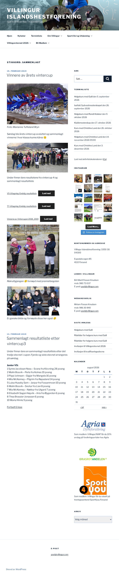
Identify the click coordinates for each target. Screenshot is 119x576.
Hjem (9, 36)
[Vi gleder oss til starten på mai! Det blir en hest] (98, 208)
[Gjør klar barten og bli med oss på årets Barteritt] (98, 178)
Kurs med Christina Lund (85, 128)
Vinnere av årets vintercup (30, 75)
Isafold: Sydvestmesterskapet (88, 105)
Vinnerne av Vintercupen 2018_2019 (22, 219)
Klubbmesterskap (82, 122)
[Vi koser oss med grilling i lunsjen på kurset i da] (108, 218)
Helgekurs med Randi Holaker (88, 114)
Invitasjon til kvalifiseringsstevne (89, 351)
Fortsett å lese (14, 407)
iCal (105, 159)
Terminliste (36, 36)
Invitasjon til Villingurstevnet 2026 (90, 346)
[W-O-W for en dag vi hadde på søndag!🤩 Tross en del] (78, 178)
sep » (104, 407)
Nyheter (22, 36)
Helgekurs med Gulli (83, 96)
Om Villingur (53, 36)
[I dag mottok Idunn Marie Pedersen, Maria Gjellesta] (108, 208)
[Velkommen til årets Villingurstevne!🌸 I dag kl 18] (88, 208)
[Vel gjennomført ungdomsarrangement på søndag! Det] (88, 188)
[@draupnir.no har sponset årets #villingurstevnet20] (78, 208)
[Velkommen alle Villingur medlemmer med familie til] (108, 188)
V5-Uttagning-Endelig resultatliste (22, 193)
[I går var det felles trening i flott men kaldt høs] (108, 178)
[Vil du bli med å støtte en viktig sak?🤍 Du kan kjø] (88, 178)
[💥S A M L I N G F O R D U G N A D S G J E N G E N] (108, 198)
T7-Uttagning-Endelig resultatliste (21, 206)
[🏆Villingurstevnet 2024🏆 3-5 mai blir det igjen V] (98, 218)
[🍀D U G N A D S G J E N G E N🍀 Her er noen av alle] (98, 198)
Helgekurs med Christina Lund (88, 137)
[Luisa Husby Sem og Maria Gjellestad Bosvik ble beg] (88, 218)
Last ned (46, 193)
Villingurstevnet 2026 (17, 43)
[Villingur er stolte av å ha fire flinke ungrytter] (78, 218)
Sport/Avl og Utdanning (78, 36)
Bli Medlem (41, 43)
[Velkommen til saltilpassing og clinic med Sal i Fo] (78, 188)
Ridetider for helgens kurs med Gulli (90, 335)
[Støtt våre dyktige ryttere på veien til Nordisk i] (78, 198)
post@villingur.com (90, 286)
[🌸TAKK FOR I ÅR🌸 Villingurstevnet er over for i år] (88, 198)
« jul (82, 407)
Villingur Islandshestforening (44, 13)
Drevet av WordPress (16, 569)
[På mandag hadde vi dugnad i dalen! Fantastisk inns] (98, 188)
